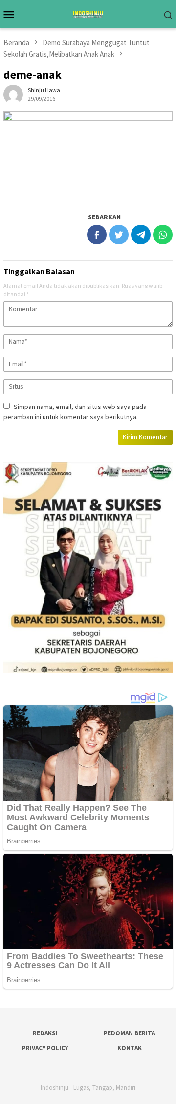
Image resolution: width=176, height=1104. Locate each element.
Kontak (129, 1048)
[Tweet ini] (119, 234)
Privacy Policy (45, 1048)
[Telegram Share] (141, 234)
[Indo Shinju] (88, 13)
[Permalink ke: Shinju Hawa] (13, 94)
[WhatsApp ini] (163, 234)
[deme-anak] (88, 156)
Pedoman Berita (129, 1033)
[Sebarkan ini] (97, 234)
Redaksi (45, 1033)
